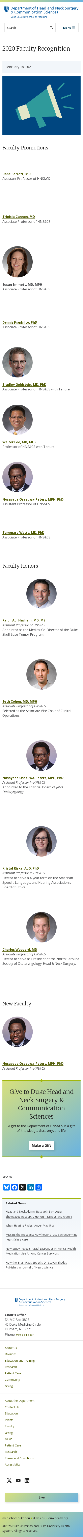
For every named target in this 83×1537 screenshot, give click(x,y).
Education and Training (20, 1360)
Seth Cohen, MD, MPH (19, 701)
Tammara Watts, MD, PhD (23, 532)
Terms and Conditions (19, 1458)
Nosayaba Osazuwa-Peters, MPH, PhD (32, 499)
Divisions (11, 1354)
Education (11, 1413)
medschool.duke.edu (16, 1518)
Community (12, 1379)
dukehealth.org (58, 1518)
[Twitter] (9, 1480)
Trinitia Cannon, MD (18, 216)
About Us (11, 1348)
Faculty (9, 1426)
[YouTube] (18, 1480)
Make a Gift (41, 1145)
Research (11, 1367)
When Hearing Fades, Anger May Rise (30, 1225)
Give (41, 1497)
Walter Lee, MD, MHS (19, 442)
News (8, 1439)
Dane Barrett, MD (16, 174)
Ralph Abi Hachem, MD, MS (23, 620)
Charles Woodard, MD (19, 949)
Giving (9, 1386)
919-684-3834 (25, 1335)
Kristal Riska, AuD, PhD (20, 868)
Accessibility (12, 1464)
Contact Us (12, 1407)
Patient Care (13, 1373)
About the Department (19, 1401)
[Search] (51, 27)
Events (9, 1420)
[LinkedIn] (27, 1480)
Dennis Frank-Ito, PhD (19, 322)
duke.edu (39, 1518)
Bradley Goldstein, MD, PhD (24, 384)
